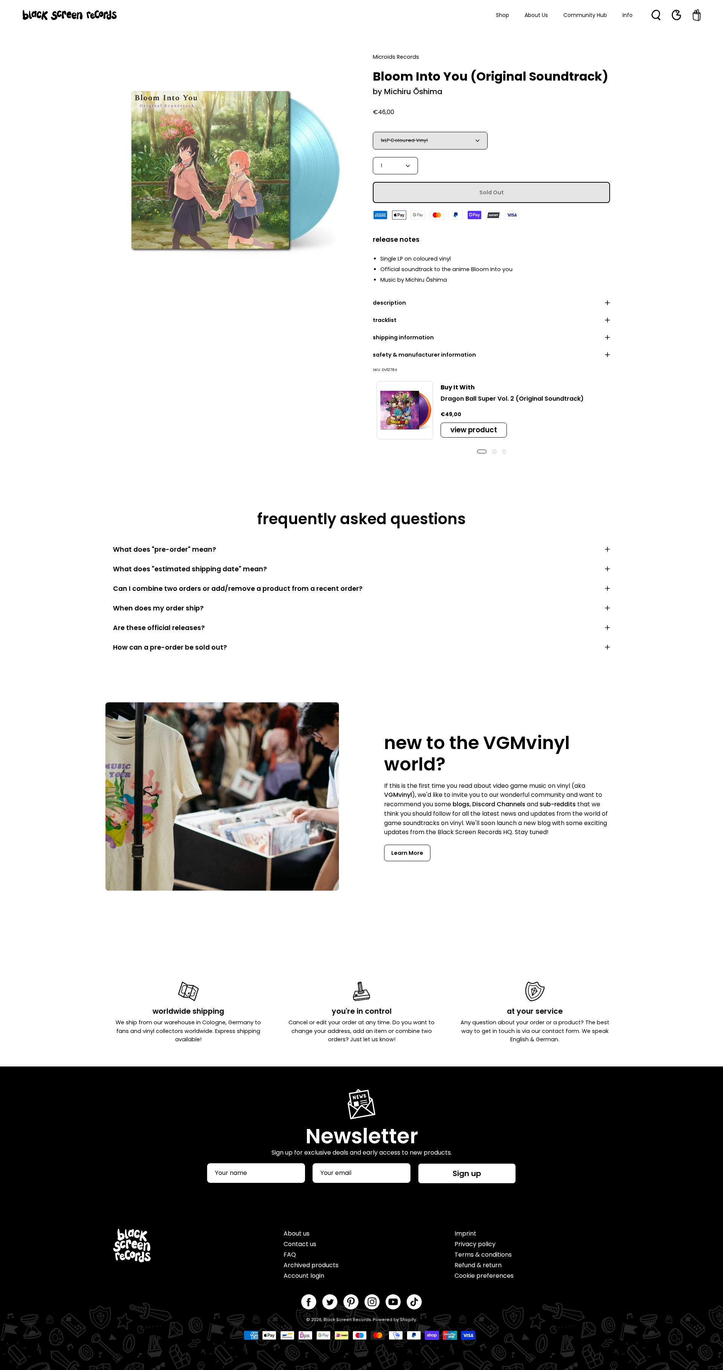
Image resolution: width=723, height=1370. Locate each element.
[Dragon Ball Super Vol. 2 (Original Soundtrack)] (405, 410)
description (389, 303)
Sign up (467, 1173)
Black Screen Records (347, 1320)
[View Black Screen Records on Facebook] (308, 1301)
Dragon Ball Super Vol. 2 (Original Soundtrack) (512, 398)
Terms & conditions (483, 1254)
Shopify (408, 1320)
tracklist (385, 320)
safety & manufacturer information (424, 355)
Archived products (311, 1265)
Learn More (407, 853)
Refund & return (478, 1265)
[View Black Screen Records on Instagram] (372, 1301)
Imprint (465, 1233)
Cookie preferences (484, 1275)
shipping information (403, 337)
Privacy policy (475, 1244)
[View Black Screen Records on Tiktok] (414, 1301)
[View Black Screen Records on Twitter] (329, 1301)
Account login (304, 1275)
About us (297, 1233)
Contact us (300, 1244)
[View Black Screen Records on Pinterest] (350, 1301)
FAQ (290, 1254)
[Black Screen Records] (70, 15)
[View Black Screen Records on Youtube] (393, 1301)
